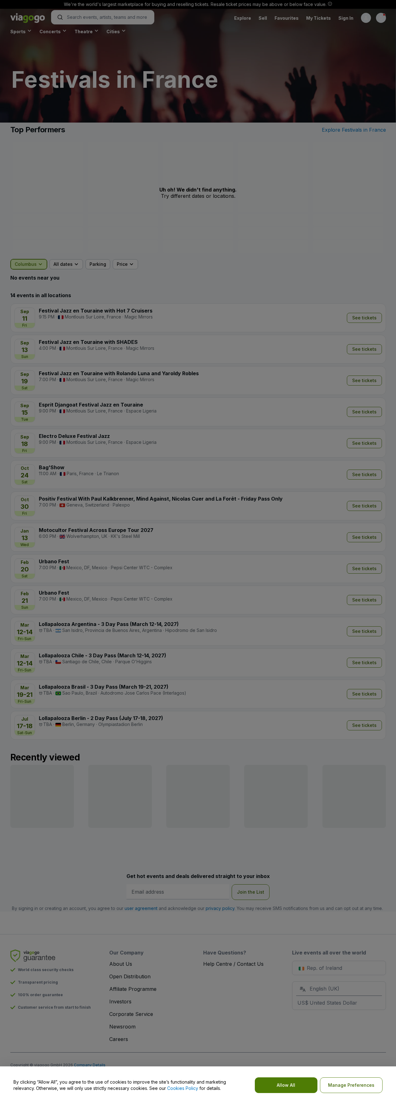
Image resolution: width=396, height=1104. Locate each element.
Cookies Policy (182, 1088)
